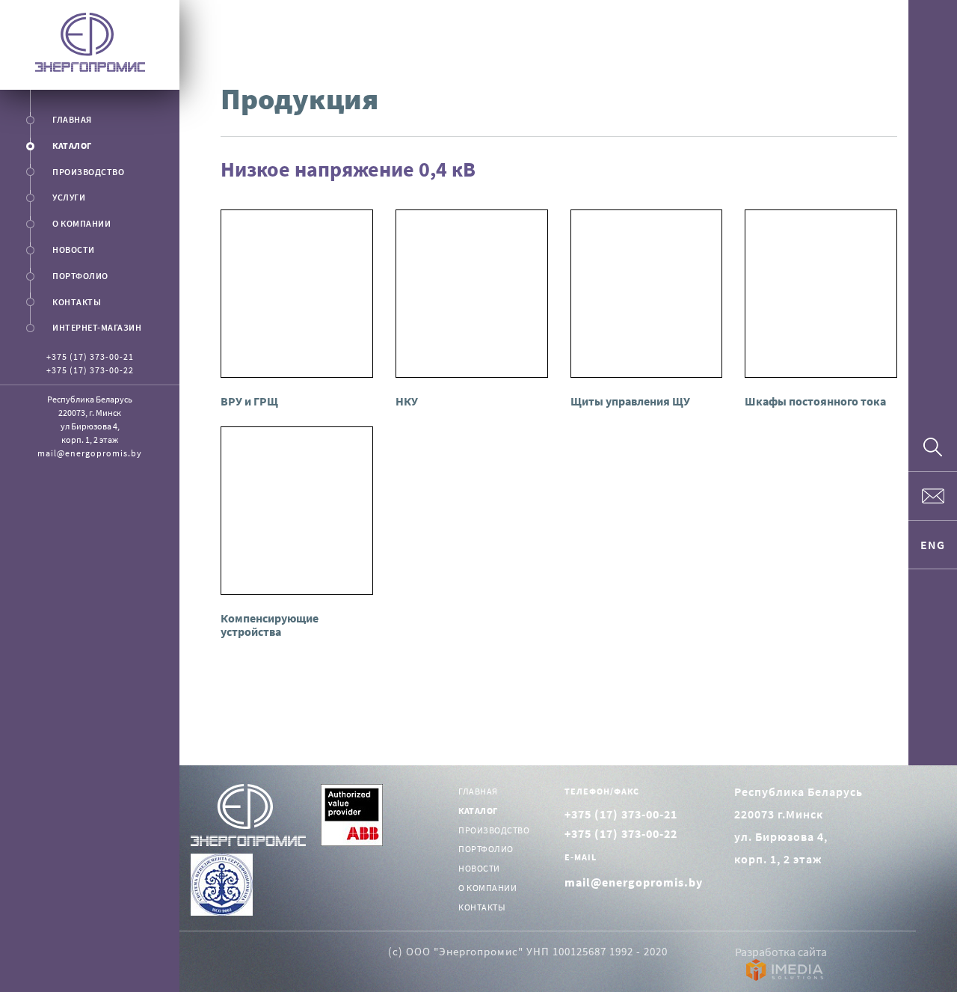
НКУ (407, 401)
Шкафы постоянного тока (815, 401)
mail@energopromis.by (89, 453)
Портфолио (80, 275)
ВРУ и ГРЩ (249, 401)
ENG (932, 544)
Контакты (76, 301)
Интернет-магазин (96, 327)
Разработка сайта (781, 951)
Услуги (68, 197)
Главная (72, 119)
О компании (487, 887)
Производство (88, 171)
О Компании (81, 223)
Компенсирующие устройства (270, 624)
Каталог (72, 145)
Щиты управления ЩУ (630, 401)
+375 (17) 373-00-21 (90, 356)
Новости (73, 249)
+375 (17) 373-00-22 (90, 370)
